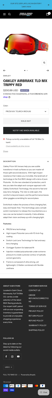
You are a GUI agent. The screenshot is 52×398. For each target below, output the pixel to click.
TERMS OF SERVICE (38, 306)
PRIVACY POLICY (36, 311)
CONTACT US (34, 290)
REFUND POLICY (36, 320)
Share (5, 151)
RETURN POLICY (36, 316)
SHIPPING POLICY (37, 330)
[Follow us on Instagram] (12, 357)
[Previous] (4, 70)
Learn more (26, 6)
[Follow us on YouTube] (18, 357)
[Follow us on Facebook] (6, 357)
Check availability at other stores (18, 146)
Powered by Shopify (28, 375)
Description (9, 161)
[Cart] (47, 14)
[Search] (9, 14)
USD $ (7, 367)
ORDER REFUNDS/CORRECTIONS (39, 298)
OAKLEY (7, 76)
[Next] (48, 70)
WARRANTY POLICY (37, 325)
